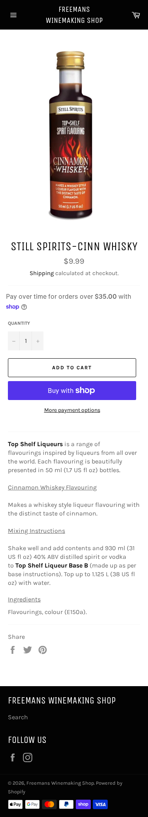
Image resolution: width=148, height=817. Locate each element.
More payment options (72, 410)
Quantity (19, 323)
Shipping (42, 273)
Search (18, 717)
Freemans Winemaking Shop (74, 15)
